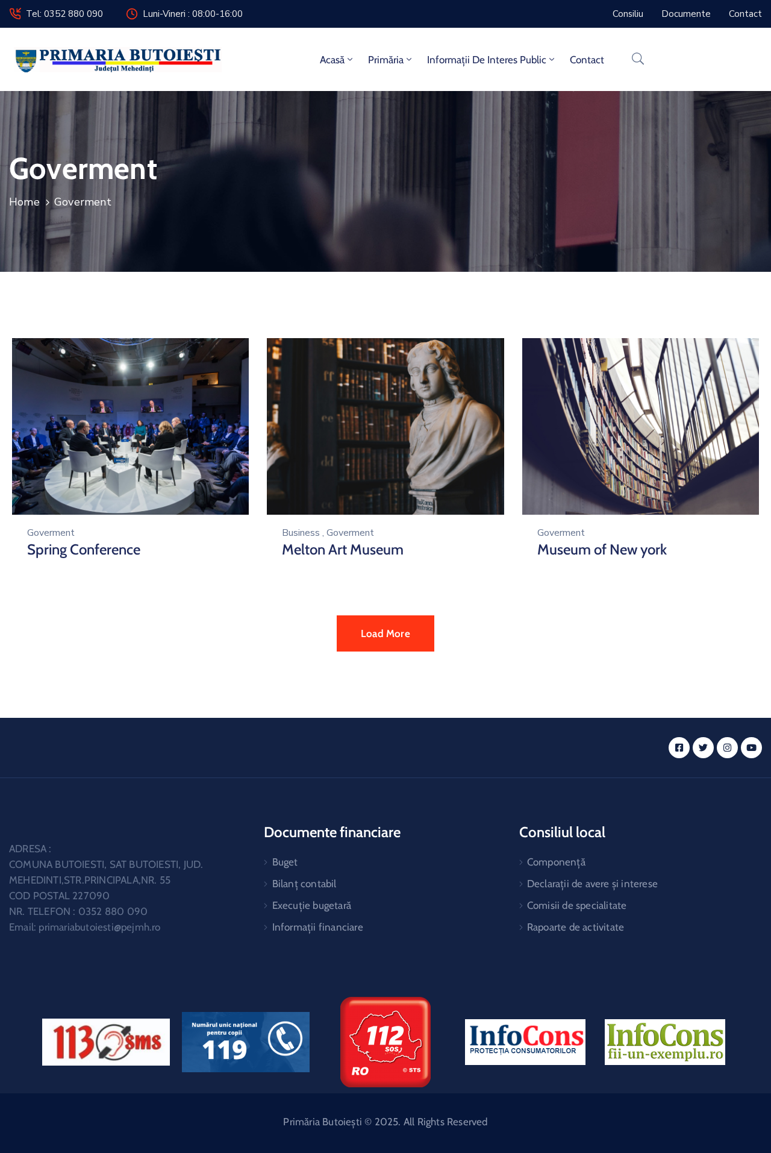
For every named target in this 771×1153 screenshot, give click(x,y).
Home (24, 202)
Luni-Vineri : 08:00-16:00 (193, 14)
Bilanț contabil (304, 884)
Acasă (332, 60)
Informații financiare (317, 927)
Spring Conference (83, 549)
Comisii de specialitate (577, 905)
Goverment (51, 532)
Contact (587, 60)
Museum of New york (602, 549)
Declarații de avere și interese (592, 884)
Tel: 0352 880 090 (64, 14)
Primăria (386, 60)
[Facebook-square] (679, 747)
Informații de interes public (486, 60)
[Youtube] (751, 747)
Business (301, 532)
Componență (556, 862)
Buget (285, 862)
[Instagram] (727, 747)
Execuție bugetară (311, 905)
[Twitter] (703, 747)
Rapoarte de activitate (575, 927)
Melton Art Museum (343, 549)
